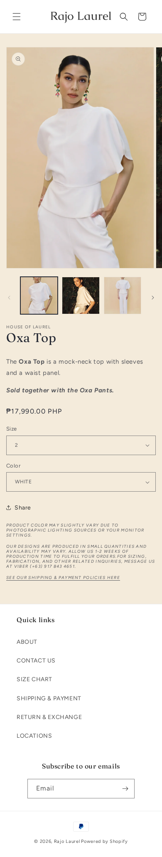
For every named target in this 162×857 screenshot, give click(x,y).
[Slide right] (153, 297)
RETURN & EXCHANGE (49, 717)
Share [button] (23, 507)
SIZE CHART (34, 679)
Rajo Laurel (67, 841)
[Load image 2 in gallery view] (80, 295)
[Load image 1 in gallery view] (39, 295)
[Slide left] (9, 297)
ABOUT (27, 641)
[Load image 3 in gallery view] (122, 295)
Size (11, 429)
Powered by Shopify (104, 841)
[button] (16, 16)
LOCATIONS (34, 735)
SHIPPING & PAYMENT (49, 698)
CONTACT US (36, 660)
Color (13, 466)
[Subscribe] (125, 788)
